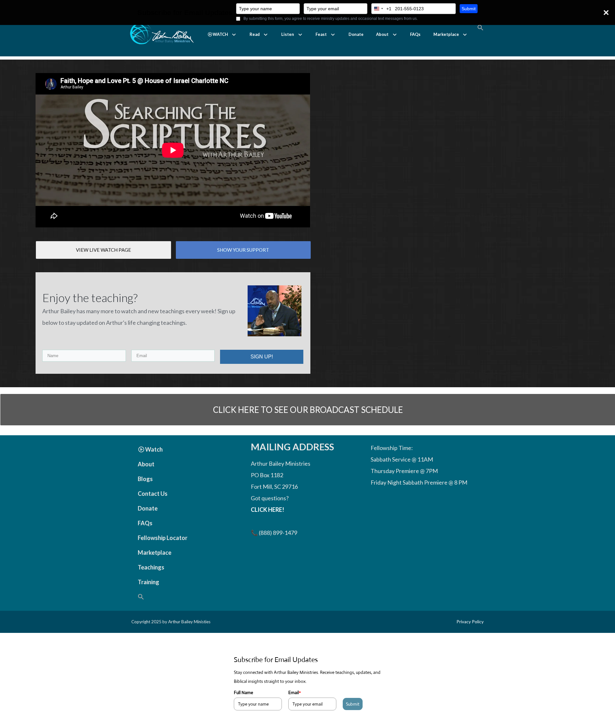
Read (255, 34)
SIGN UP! (261, 356)
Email (294, 692)
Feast (321, 34)
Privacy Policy (470, 621)
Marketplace (446, 34)
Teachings (151, 567)
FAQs (415, 34)
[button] (222, 34)
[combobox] (381, 9)
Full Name (243, 692)
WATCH (220, 34)
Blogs (145, 478)
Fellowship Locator (162, 537)
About (382, 34)
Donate (356, 34)
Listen (287, 34)
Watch (154, 449)
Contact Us (153, 493)
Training (148, 581)
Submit (469, 8)
